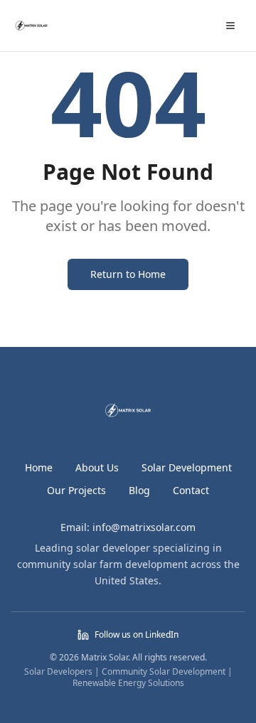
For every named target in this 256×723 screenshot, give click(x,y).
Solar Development (187, 467)
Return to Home (128, 274)
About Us (97, 467)
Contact (191, 490)
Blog (139, 490)
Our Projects (76, 490)
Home (39, 467)
